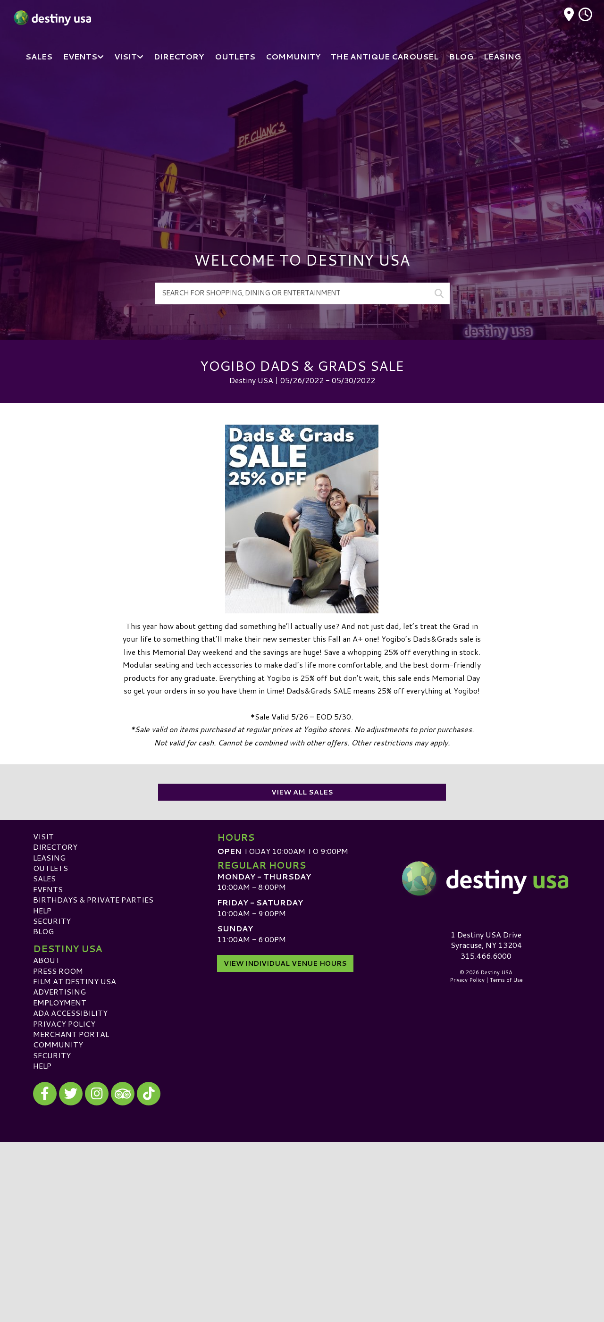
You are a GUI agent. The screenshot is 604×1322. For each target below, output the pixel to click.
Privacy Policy (64, 1023)
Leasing (49, 857)
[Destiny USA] (486, 878)
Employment (59, 1002)
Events (48, 889)
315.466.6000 (486, 956)
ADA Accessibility (70, 1012)
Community (58, 1044)
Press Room (58, 970)
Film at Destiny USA (74, 981)
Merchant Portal (71, 1034)
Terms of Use (506, 980)
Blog (43, 931)
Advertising (59, 991)
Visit (43, 836)
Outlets (50, 867)
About (46, 959)
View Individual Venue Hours (285, 963)
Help (42, 910)
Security (52, 920)
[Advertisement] (302, 146)
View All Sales (302, 792)
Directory (55, 846)
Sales (44, 878)
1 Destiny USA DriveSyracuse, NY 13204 (486, 939)
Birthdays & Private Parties (93, 899)
